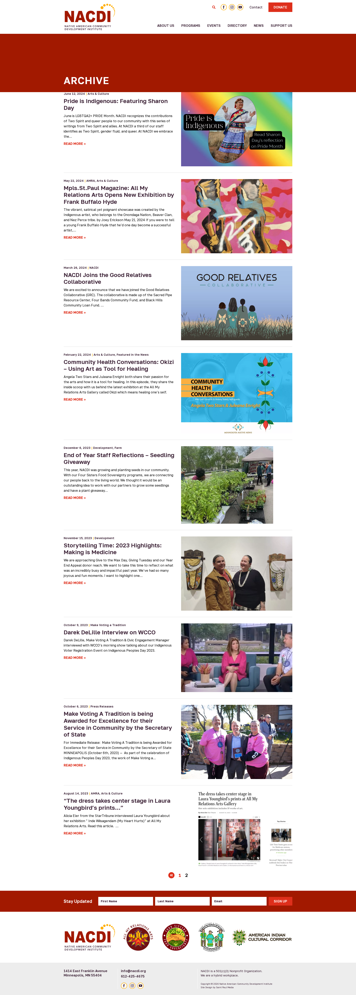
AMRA (90, 180)
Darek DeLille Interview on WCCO (110, 632)
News (259, 25)
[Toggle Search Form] (213, 7)
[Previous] (171, 875)
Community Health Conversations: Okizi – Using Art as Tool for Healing (119, 365)
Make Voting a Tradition (108, 625)
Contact (255, 7)
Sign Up (280, 901)
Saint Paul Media (225, 987)
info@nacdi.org (133, 971)
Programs (190, 25)
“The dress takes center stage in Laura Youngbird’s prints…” (117, 804)
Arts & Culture (98, 93)
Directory (237, 25)
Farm (118, 447)
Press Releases (101, 706)
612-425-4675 (133, 976)
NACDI (93, 267)
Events (214, 25)
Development (103, 447)
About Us (165, 25)
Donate (280, 7)
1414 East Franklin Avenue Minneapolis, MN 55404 (85, 973)
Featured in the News (133, 354)
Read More (73, 144)
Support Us (281, 25)
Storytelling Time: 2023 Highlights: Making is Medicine (113, 549)
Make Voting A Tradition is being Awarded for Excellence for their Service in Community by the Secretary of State (118, 724)
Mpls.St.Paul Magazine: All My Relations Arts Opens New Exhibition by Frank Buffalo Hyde (119, 194)
